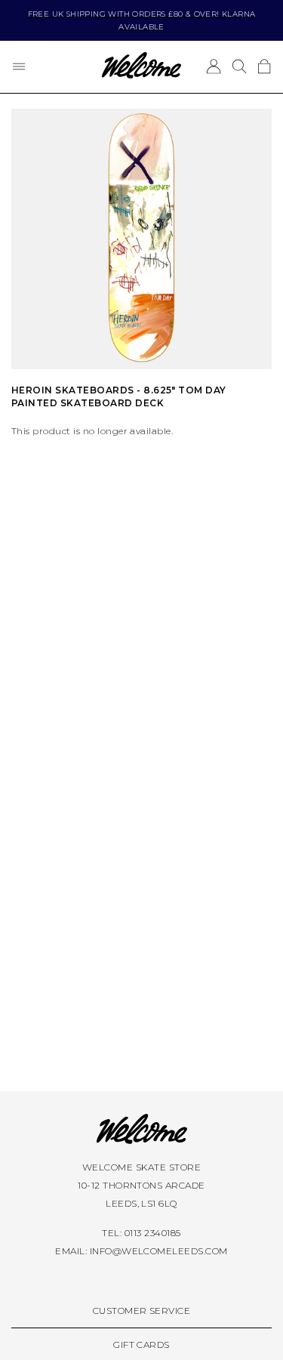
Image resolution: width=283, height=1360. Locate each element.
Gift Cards (141, 1344)
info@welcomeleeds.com (159, 1251)
